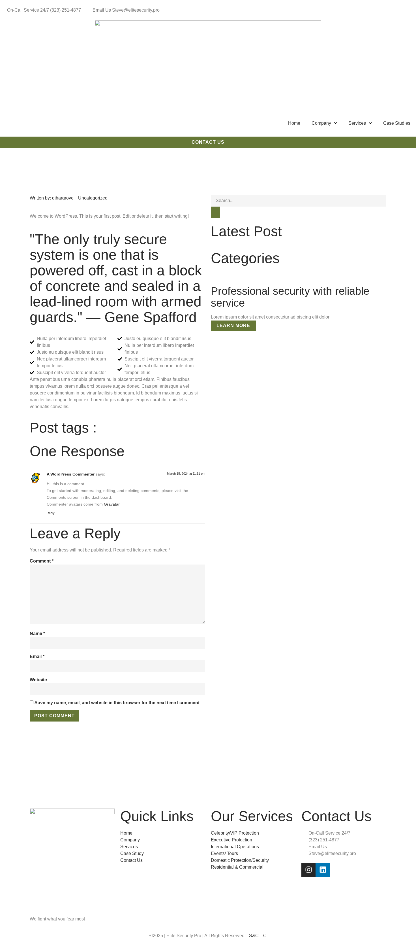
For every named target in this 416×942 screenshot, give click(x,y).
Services (357, 123)
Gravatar (111, 504)
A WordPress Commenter (71, 474)
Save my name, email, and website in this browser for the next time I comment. (118, 702)
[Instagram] (308, 870)
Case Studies (396, 123)
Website (38, 679)
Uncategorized (93, 198)
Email (37, 656)
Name (37, 633)
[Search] (215, 212)
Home (294, 123)
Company (321, 123)
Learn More (233, 325)
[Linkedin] (323, 870)
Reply (51, 513)
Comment (41, 561)
